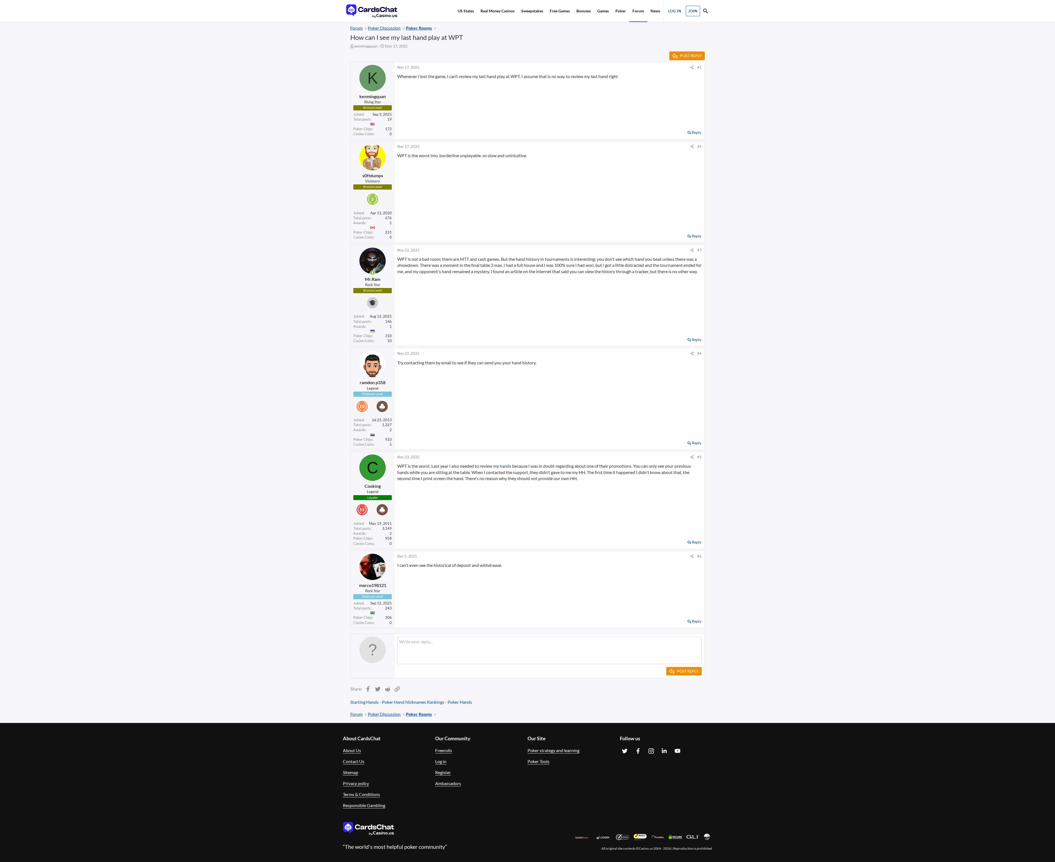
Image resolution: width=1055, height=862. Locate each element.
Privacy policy (356, 783)
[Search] (705, 12)
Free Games (560, 11)
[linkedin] (664, 751)
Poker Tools (538, 761)
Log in (440, 761)
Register (443, 772)
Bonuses (583, 11)
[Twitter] (625, 751)
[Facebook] (638, 751)
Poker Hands (460, 702)
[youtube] (677, 751)
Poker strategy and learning (553, 750)
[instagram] (651, 751)
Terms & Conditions (361, 794)
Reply (696, 132)
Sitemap (350, 772)
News (655, 11)
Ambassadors (448, 783)
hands (505, 466)
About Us (352, 750)
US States (466, 11)
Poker (620, 11)
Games (603, 11)
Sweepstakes (532, 11)
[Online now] (372, 273)
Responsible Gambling (364, 805)
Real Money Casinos (498, 11)
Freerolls (443, 750)
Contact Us (353, 761)
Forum (638, 11)
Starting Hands (364, 702)
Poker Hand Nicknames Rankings (413, 702)
